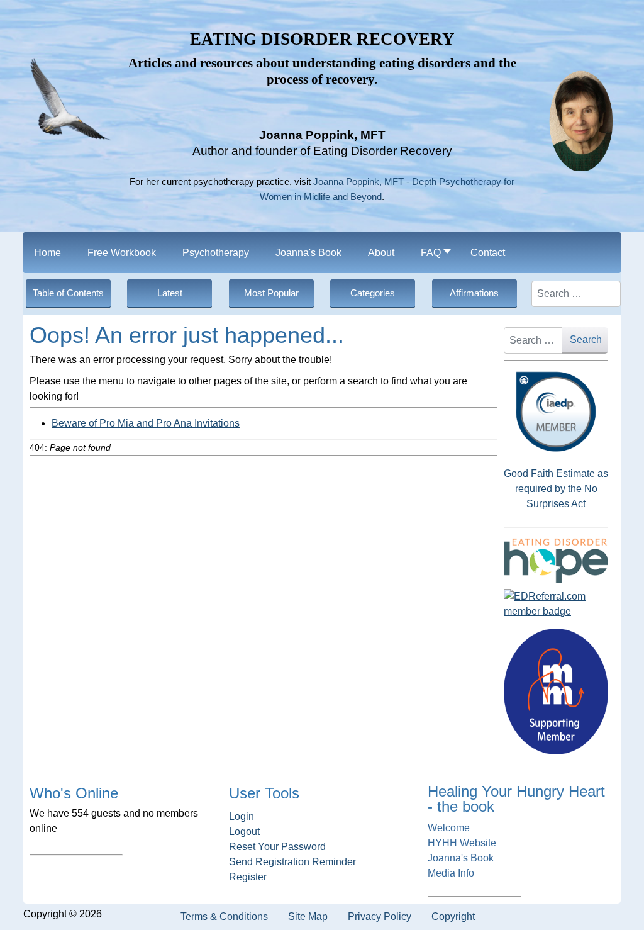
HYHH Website (462, 843)
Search (586, 339)
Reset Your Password (277, 846)
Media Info (451, 873)
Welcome (449, 827)
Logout (244, 831)
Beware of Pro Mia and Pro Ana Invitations (146, 423)
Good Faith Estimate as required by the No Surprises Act (556, 488)
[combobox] (576, 294)
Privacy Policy (379, 916)
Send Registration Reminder (292, 861)
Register (248, 876)
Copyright (453, 916)
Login (241, 816)
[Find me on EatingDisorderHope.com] (556, 560)
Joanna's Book (461, 858)
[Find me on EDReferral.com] (556, 604)
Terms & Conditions (224, 916)
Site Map (308, 916)
